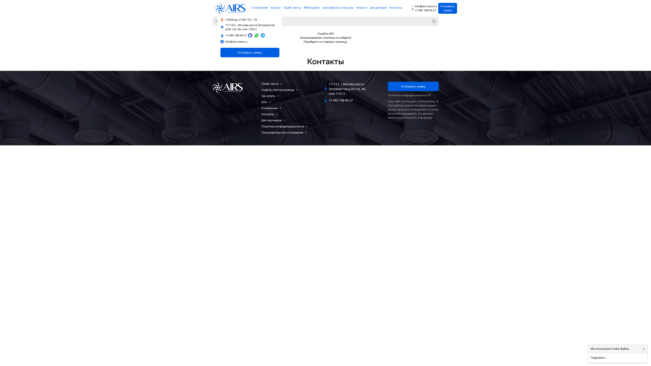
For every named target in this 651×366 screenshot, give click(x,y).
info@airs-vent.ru (426, 6)
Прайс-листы (292, 7)
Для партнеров (271, 120)
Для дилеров (378, 7)
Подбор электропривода (277, 90)
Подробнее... (599, 357)
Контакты (396, 7)
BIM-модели (312, 7)
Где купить (268, 96)
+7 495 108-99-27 (425, 10)
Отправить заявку (447, 8)
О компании (260, 7)
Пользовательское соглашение (282, 132)
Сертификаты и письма (337, 7)
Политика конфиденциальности (282, 126)
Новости (361, 7)
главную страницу (335, 42)
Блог (264, 102)
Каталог (276, 7)
